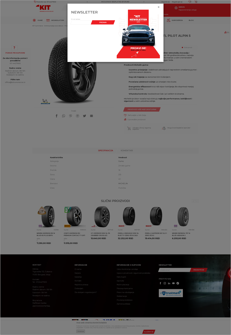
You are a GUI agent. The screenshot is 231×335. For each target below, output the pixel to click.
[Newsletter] (138, 34)
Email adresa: (75, 19)
